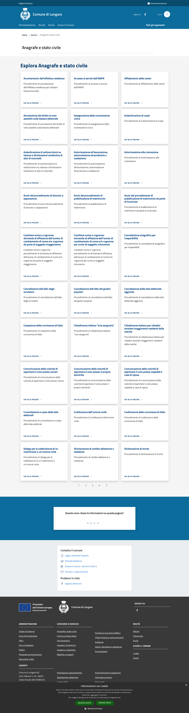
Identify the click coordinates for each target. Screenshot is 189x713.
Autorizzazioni (101, 651)
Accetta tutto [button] (84, 703)
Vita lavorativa (63, 640)
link (119, 697)
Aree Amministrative (28, 636)
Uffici (21, 640)
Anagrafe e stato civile (66, 631)
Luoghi (136, 653)
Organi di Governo (27, 631)
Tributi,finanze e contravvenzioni (109, 637)
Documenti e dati (26, 659)
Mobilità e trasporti (65, 654)
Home (24, 34)
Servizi (34, 34)
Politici (22, 649)
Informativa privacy (103, 677)
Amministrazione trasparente (108, 672)
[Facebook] (144, 14)
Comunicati (138, 636)
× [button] (186, 685)
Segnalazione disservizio (67, 677)
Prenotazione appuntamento (69, 672)
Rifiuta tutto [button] (105, 703)
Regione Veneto (26, 3)
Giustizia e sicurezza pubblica (107, 632)
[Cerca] (167, 14)
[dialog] (94, 697)
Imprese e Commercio (66, 645)
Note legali (99, 682)
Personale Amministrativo (30, 654)
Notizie (136, 631)
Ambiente (99, 642)
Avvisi (135, 640)
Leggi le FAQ (62, 682)
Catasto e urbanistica (66, 649)
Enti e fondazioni (26, 645)
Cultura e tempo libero (66, 636)
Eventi (136, 658)
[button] (94, 708)
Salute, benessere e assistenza (108, 646)
